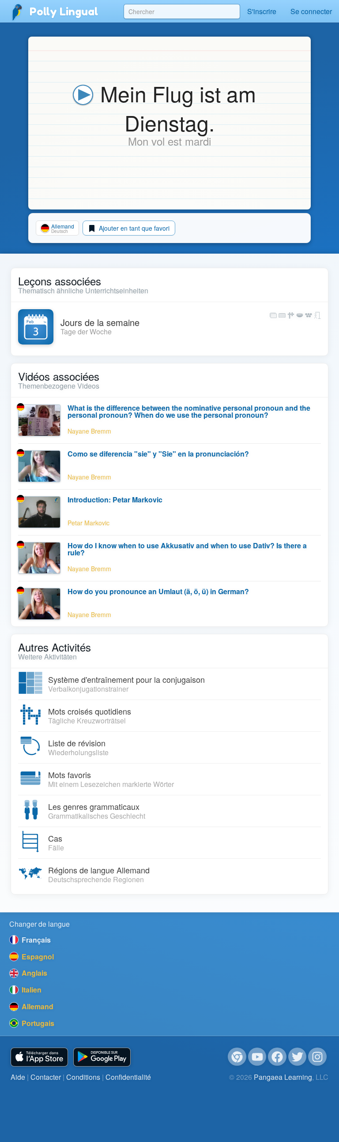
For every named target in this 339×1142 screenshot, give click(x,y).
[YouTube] (257, 1057)
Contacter (45, 1077)
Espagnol (37, 956)
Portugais (37, 1023)
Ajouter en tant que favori (133, 228)
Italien (30, 990)
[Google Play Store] (102, 1057)
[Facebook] (277, 1057)
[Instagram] (317, 1057)
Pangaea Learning (283, 1077)
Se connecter (311, 11)
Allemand (36, 1006)
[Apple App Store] (39, 1057)
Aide (18, 1077)
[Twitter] (297, 1057)
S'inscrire (261, 11)
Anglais (33, 973)
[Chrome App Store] (237, 1057)
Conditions (83, 1077)
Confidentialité (128, 1077)
